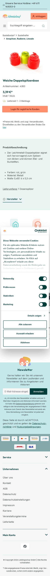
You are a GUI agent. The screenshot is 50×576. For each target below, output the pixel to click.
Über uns (8, 477)
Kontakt (7, 483)
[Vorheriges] (4, 5)
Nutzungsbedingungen (29, 426)
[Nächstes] (45, 5)
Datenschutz (9, 494)
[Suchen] (43, 25)
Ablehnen (25, 342)
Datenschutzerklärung (25, 404)
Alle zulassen (25, 324)
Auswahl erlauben (25, 333)
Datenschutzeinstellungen (16, 499)
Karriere (7, 510)
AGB (5, 488)
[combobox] (24, 25)
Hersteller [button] (12, 199)
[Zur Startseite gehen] (11, 16)
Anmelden (38, 391)
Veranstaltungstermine (14, 516)
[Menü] (5, 25)
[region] (25, 58)
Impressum (9, 505)
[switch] (43, 287)
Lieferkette (8, 521)
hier (4, 127)
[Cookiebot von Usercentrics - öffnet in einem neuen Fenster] (35, 231)
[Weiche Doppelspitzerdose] (25, 58)
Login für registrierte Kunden (25, 109)
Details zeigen (34, 316)
